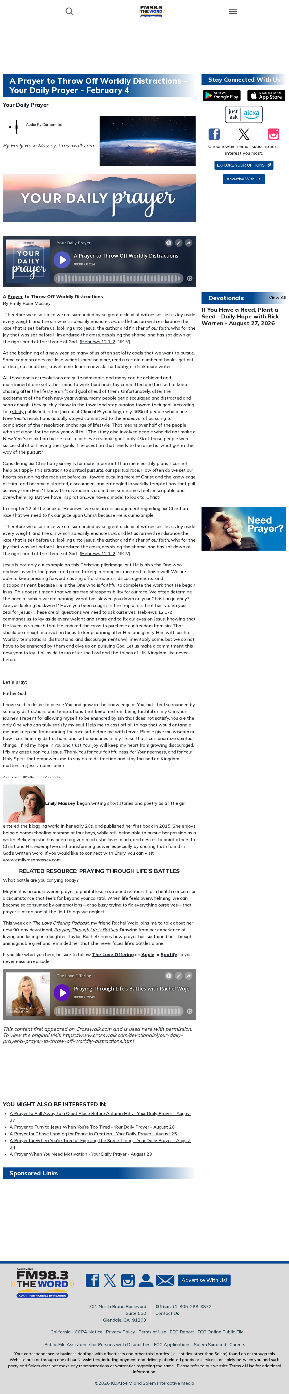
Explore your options (241, 165)
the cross (90, 335)
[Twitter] (243, 134)
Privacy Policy (120, 1332)
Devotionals (226, 298)
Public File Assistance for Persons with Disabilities (97, 1344)
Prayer (15, 296)
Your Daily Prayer (26, 104)
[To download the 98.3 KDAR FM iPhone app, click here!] (266, 95)
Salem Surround (210, 1344)
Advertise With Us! (244, 178)
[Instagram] (273, 134)
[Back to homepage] (151, 10)
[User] (145, 1283)
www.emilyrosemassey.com (32, 860)
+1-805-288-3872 (192, 1306)
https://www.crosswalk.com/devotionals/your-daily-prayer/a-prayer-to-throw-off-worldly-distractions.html (93, 1038)
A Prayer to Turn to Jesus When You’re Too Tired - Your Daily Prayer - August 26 (92, 1127)
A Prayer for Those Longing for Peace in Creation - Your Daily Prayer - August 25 (93, 1133)
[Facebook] (214, 134)
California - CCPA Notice (76, 1332)
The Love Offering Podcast (60, 923)
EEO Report (182, 1332)
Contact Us (167, 1313)
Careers (237, 1344)
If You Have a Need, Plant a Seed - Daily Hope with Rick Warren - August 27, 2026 (240, 316)
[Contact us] (163, 1282)
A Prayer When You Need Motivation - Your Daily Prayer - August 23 (81, 1154)
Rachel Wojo (125, 923)
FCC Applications (172, 1344)
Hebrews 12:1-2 (98, 341)
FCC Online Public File (221, 1332)
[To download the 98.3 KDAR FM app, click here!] (222, 95)
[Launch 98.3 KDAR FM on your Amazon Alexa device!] (244, 114)
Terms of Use (152, 1332)
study (18, 411)
